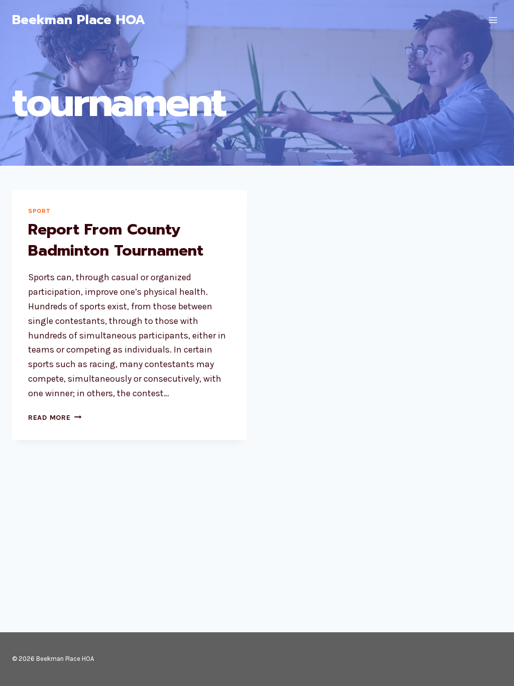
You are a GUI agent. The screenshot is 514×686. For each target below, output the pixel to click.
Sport (39, 210)
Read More (54, 417)
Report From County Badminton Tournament (115, 240)
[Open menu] (492, 20)
